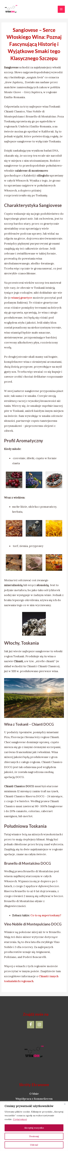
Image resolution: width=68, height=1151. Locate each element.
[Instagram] (39, 1024)
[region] (34, 1126)
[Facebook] (30, 1024)
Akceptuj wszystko (34, 1127)
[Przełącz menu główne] (61, 9)
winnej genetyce (21, 297)
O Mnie (34, 1093)
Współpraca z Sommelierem (34, 1098)
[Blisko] (65, 1104)
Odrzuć (34, 1144)
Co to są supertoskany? (46, 915)
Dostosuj (34, 1136)
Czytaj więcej (20, 1119)
